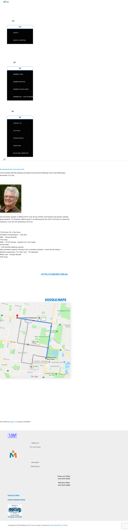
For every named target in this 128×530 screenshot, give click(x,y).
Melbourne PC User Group (22, 6)
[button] (13, 21)
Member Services (19, 81)
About (9, 111)
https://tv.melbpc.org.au (54, 274)
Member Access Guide (20, 89)
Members (10, 62)
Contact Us (17, 123)
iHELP (9, 104)
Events (9, 21)
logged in (12, 422)
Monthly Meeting (19, 40)
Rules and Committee (20, 153)
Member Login (18, 74)
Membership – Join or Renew (23, 96)
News (9, 47)
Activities (16, 130)
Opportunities (18, 138)
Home (9, 14)
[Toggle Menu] (20, 27)
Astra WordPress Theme (59, 525)
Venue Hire (17, 145)
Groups (9, 55)
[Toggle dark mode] (4, 159)
